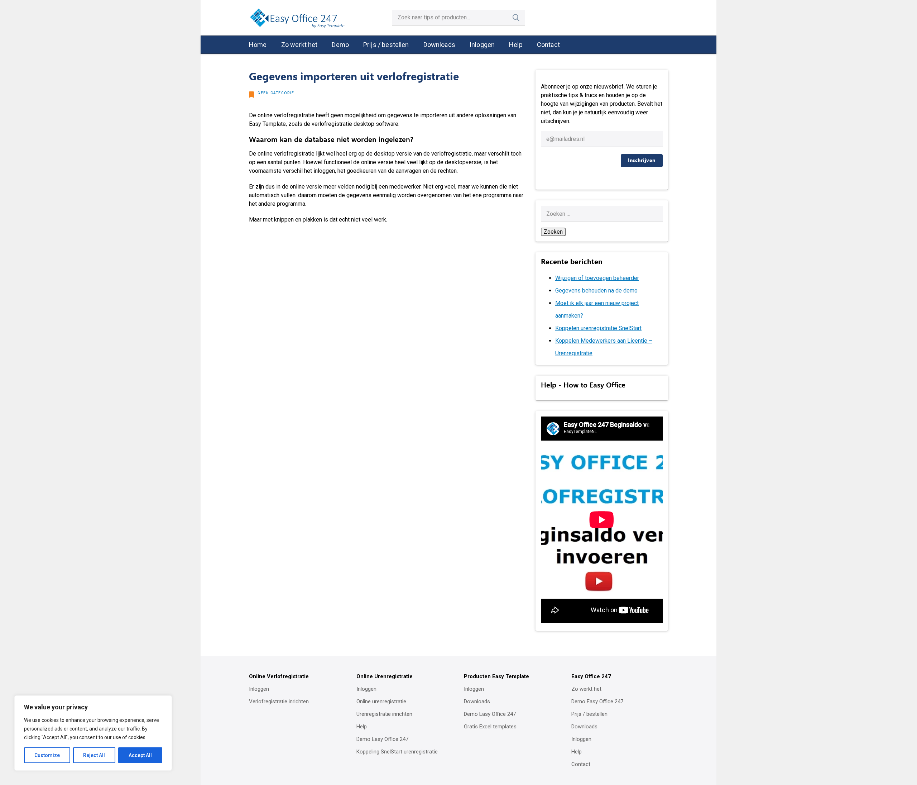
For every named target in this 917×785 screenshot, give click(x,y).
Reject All (94, 755)
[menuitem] (258, 45)
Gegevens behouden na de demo (596, 290)
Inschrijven (642, 160)
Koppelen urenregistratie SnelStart (598, 328)
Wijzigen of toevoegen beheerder (597, 278)
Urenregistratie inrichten (384, 714)
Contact (548, 44)
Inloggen (482, 44)
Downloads (439, 44)
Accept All (140, 755)
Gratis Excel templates (490, 726)
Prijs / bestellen (386, 44)
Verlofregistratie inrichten (279, 701)
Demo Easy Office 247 (382, 739)
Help (516, 44)
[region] (93, 733)
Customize (47, 755)
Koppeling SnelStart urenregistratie (397, 751)
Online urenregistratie (381, 701)
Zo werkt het (299, 44)
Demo (340, 44)
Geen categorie (276, 93)
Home (258, 44)
